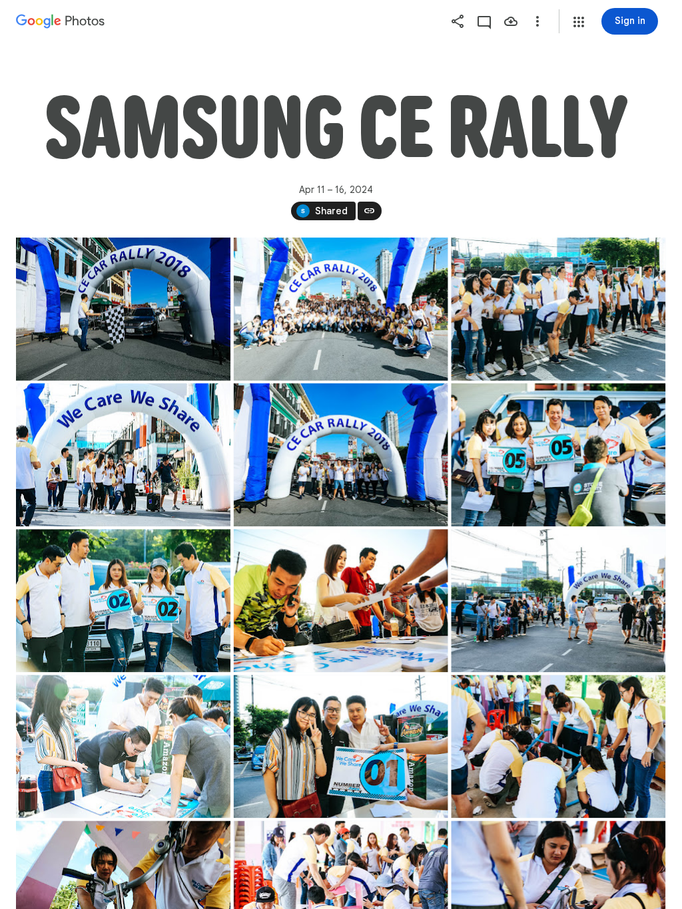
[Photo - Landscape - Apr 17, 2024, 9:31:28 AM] (123, 454)
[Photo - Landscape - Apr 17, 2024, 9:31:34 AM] (123, 746)
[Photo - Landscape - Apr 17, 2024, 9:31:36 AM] (558, 746)
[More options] (537, 21)
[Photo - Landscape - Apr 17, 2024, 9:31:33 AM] (341, 600)
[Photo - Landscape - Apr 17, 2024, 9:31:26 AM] (341, 309)
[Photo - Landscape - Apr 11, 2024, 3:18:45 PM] (123, 309)
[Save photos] (511, 21)
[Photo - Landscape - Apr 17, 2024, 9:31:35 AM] (341, 746)
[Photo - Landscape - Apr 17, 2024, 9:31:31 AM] (123, 600)
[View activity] (484, 21)
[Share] (457, 21)
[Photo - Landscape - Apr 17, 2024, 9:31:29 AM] (341, 454)
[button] (578, 22)
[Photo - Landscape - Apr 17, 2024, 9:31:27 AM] (558, 309)
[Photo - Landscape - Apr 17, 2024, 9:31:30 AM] (558, 454)
